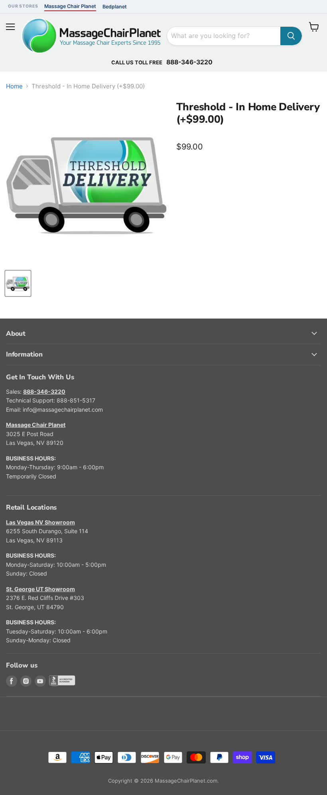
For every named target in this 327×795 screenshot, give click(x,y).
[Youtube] (40, 681)
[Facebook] (11, 681)
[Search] (291, 36)
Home (14, 86)
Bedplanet (114, 7)
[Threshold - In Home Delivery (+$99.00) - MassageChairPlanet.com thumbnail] (18, 283)
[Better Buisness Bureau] (54, 681)
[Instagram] (26, 681)
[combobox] (223, 36)
